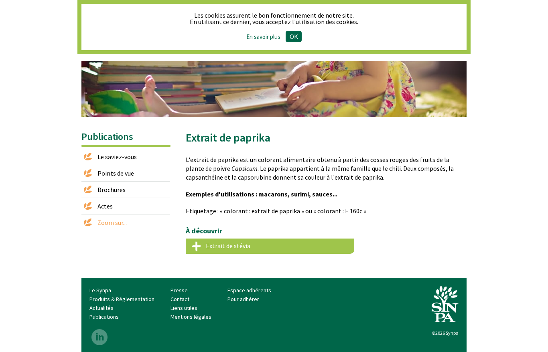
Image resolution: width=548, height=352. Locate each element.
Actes (105, 206)
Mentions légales (190, 316)
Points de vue (115, 173)
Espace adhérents (249, 290)
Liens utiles (183, 308)
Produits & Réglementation (121, 299)
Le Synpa (100, 290)
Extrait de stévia (228, 246)
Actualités (101, 308)
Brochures (111, 190)
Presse (179, 290)
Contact (179, 299)
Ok (294, 36)
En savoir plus (263, 37)
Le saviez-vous (117, 157)
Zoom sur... (112, 222)
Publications (104, 316)
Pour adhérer (243, 299)
